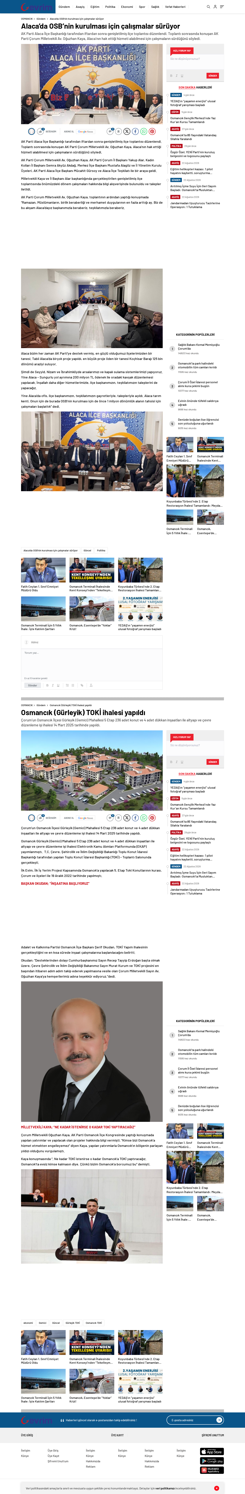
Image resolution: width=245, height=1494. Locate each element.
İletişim (25, 1450)
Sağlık (155, 6)
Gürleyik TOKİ (73, 1322)
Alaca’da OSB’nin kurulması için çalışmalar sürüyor (51, 550)
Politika (110, 6)
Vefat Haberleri (175, 6)
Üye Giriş (27, 1435)
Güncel (87, 550)
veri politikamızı (165, 1488)
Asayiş (80, 6)
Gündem (64, 6)
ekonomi (28, 1322)
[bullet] (72, 685)
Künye (25, 1456)
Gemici (42, 1322)
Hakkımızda (93, 1461)
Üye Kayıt (117, 1435)
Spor (142, 6)
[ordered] (67, 685)
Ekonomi (127, 6)
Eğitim (95, 6)
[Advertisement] (92, 239)
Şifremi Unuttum (213, 1435)
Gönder (32, 685)
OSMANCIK (27, 18)
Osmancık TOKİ (94, 1322)
